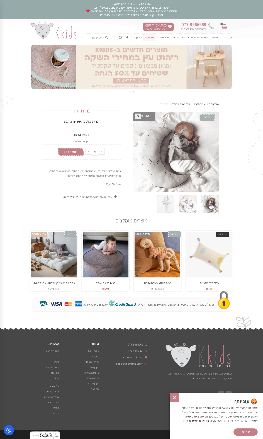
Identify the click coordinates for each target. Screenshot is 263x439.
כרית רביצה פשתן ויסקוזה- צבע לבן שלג (54, 283)
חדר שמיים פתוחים (181, 104)
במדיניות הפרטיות (199, 421)
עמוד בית (227, 37)
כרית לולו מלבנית (209, 283)
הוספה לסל (70, 152)
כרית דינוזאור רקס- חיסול (157, 283)
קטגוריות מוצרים (200, 37)
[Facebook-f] (127, 37)
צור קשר (137, 37)
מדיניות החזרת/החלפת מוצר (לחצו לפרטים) (87, 197)
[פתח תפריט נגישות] (9, 430)
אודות (215, 37)
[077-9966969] (211, 26)
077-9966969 (194, 24)
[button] (35, 67)
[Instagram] (120, 37)
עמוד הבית (214, 104)
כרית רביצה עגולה (105, 283)
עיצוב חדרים (163, 37)
